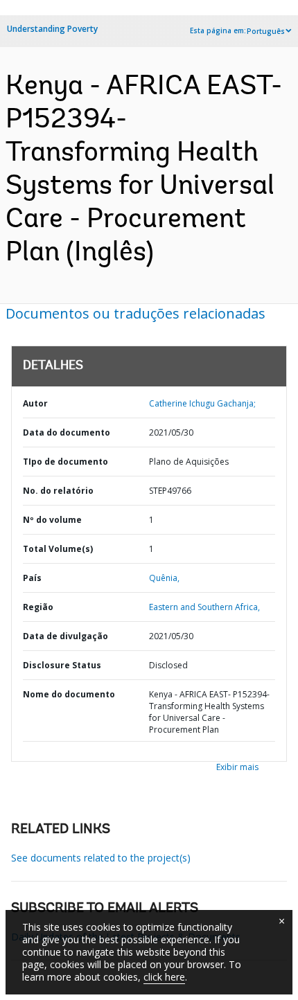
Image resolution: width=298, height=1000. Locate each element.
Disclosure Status (62, 665)
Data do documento (66, 432)
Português (266, 31)
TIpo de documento (65, 461)
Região (38, 607)
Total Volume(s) (58, 549)
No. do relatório (58, 491)
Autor (35, 403)
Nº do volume (52, 520)
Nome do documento (69, 694)
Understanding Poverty (52, 29)
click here (164, 976)
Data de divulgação (65, 636)
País (32, 578)
